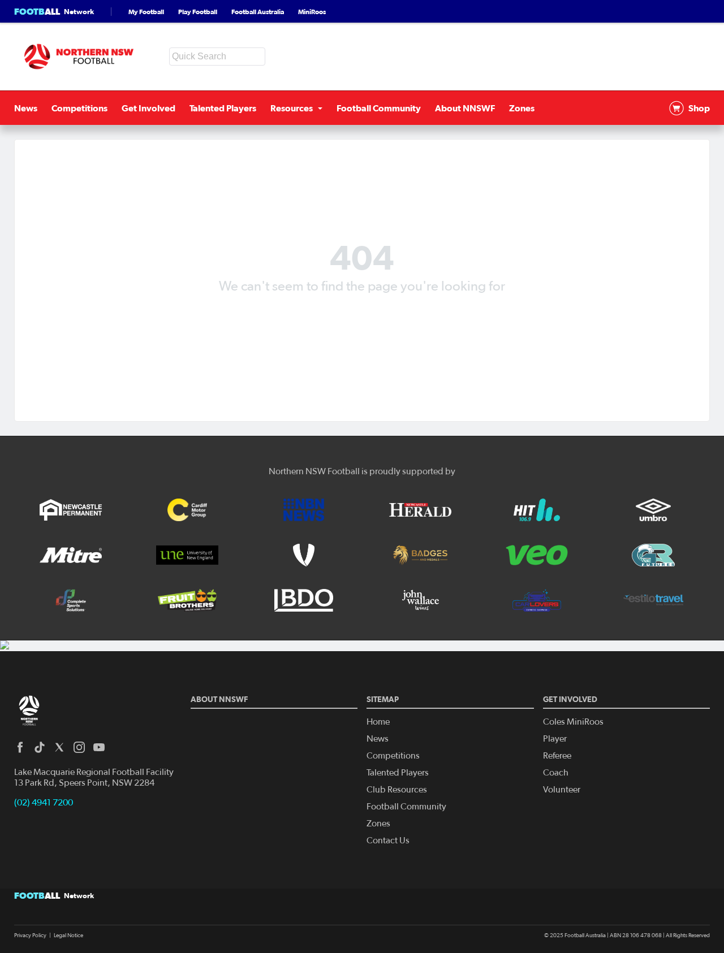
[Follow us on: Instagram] (79, 747)
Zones (522, 108)
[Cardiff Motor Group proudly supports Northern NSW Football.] (187, 510)
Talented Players (222, 108)
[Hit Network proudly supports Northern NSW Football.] (537, 510)
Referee (557, 755)
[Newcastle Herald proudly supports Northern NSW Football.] (420, 510)
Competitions (79, 108)
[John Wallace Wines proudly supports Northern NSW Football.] (420, 600)
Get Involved (148, 108)
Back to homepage (362, 313)
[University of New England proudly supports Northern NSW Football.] (187, 555)
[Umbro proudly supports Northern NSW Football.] (653, 510)
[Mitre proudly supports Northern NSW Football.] (71, 555)
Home (378, 721)
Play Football (197, 11)
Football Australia (257, 11)
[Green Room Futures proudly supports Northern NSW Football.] (653, 555)
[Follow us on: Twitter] (59, 747)
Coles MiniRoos (573, 721)
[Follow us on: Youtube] (99, 747)
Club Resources (397, 789)
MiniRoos (312, 11)
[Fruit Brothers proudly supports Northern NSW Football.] (187, 600)
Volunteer (561, 789)
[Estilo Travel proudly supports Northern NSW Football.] (653, 600)
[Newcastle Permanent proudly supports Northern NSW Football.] (71, 510)
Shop (699, 108)
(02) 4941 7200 (43, 802)
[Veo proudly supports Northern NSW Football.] (537, 555)
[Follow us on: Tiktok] (39, 747)
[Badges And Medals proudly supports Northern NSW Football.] (420, 555)
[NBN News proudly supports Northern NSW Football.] (304, 510)
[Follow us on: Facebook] (19, 747)
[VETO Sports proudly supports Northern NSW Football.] (304, 555)
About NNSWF (465, 108)
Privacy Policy (30, 935)
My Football (146, 11)
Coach (555, 772)
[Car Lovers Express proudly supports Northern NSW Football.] (537, 600)
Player (555, 738)
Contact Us (388, 840)
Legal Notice (68, 935)
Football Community (379, 108)
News (25, 108)
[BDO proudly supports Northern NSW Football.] (304, 600)
